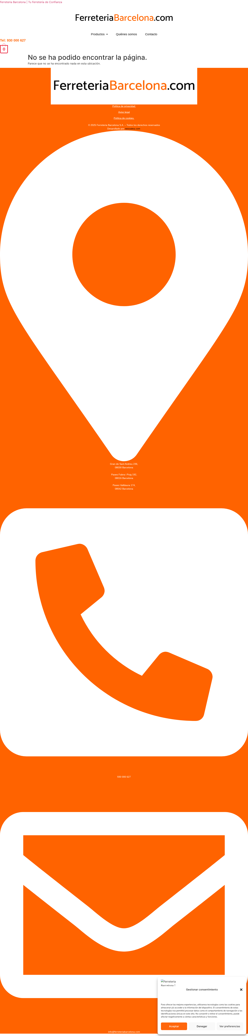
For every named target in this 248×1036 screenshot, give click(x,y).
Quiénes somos (126, 34)
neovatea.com (133, 128)
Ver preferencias (229, 1026)
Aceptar (174, 1026)
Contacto (151, 34)
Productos (98, 34)
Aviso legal (124, 112)
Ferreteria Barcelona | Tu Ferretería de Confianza (31, 2)
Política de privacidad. (124, 106)
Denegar (202, 1026)
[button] (241, 989)
